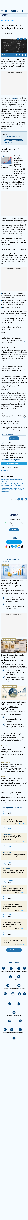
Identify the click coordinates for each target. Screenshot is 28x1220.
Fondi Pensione (6, 868)
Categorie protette (7, 834)
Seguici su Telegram (14, 463)
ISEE (4, 818)
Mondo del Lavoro (7, 852)
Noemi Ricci (22, 841)
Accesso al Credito (7, 745)
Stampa (16, 55)
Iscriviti (14, 529)
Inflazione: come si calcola (13, 139)
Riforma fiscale (6, 762)
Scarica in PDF (22, 55)
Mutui (3, 776)
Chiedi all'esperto (15, 950)
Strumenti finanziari (10, 686)
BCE (3, 790)
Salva (19, 55)
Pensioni (5, 886)
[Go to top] (25, 1215)
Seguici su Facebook (15, 542)
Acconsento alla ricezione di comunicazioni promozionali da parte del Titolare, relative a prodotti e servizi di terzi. (13, 447)
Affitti (6, 565)
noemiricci (5, 31)
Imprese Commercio (9, 639)
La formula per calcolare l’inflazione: (13, 141)
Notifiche (26, 55)
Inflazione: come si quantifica (14, 136)
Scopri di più (17, 15)
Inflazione (5, 470)
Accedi (24, 15)
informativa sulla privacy (11, 459)
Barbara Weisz (22, 823)
